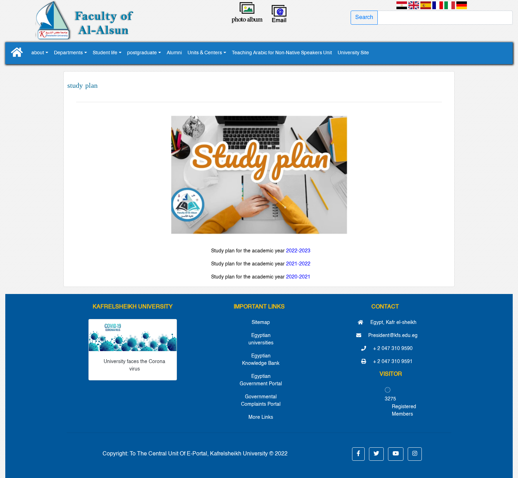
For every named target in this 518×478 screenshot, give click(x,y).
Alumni (174, 53)
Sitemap (261, 322)
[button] (358, 454)
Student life (105, 53)
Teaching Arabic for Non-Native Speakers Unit (282, 53)
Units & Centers (204, 53)
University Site (353, 53)
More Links (260, 417)
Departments (68, 53)
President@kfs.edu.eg (392, 335)
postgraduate (142, 53)
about (37, 53)
